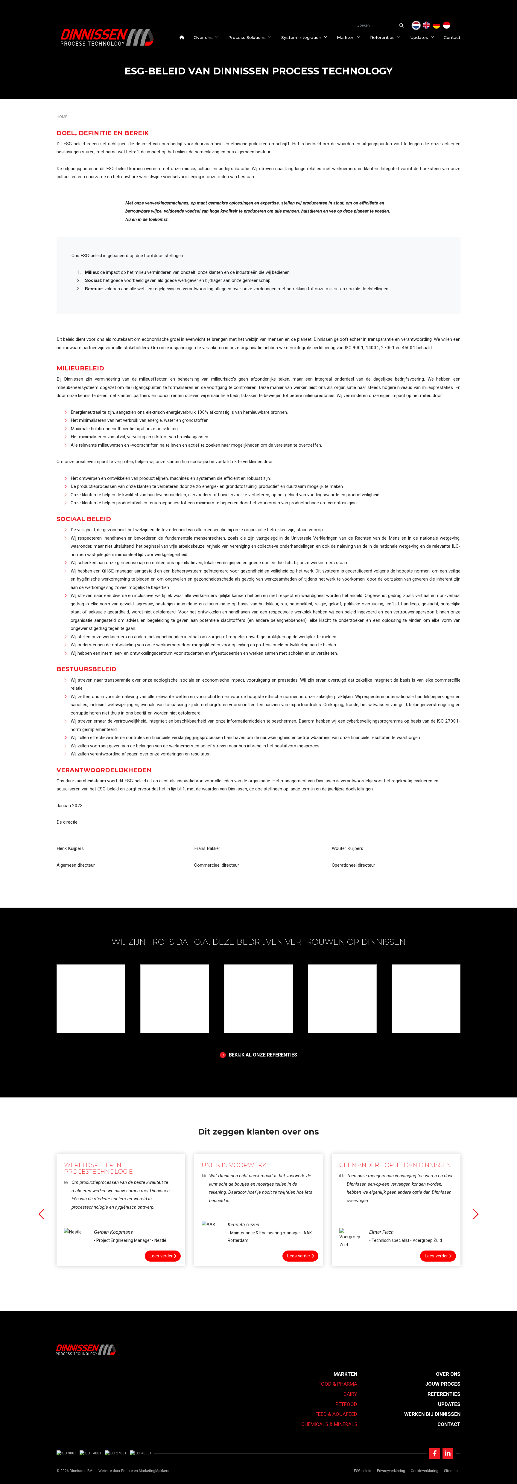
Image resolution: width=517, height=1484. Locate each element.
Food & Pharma (337, 1384)
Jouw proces (442, 1384)
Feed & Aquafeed (336, 1414)
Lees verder (161, 1256)
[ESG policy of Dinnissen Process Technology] (426, 25)
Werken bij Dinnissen (432, 1414)
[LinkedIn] (448, 1453)
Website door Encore (115, 1471)
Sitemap (450, 1471)
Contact (452, 37)
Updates (419, 37)
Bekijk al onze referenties (263, 1055)
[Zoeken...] (403, 25)
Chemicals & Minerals (329, 1424)
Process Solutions (247, 37)
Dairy (350, 1394)
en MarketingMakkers (151, 1471)
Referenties (382, 37)
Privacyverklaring (391, 1471)
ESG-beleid (362, 1471)
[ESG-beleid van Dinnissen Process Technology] (416, 25)
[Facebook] (434, 1453)
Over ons (203, 37)
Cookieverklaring (424, 1471)
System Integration (301, 37)
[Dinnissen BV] (107, 37)
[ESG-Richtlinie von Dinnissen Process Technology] (436, 25)
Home (62, 116)
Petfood (346, 1404)
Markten (346, 37)
